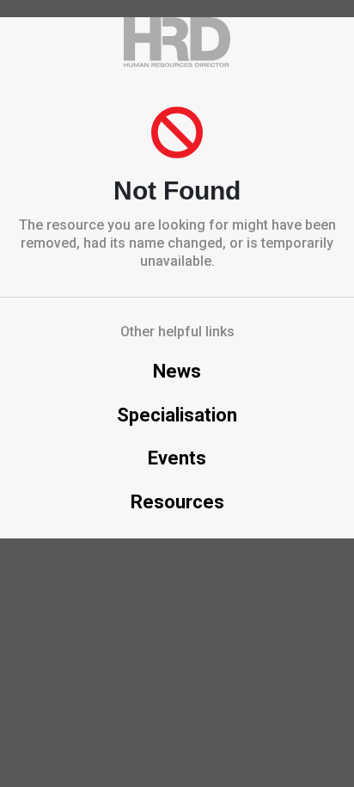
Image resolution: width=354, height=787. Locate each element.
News (177, 371)
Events (177, 458)
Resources (177, 502)
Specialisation (177, 415)
